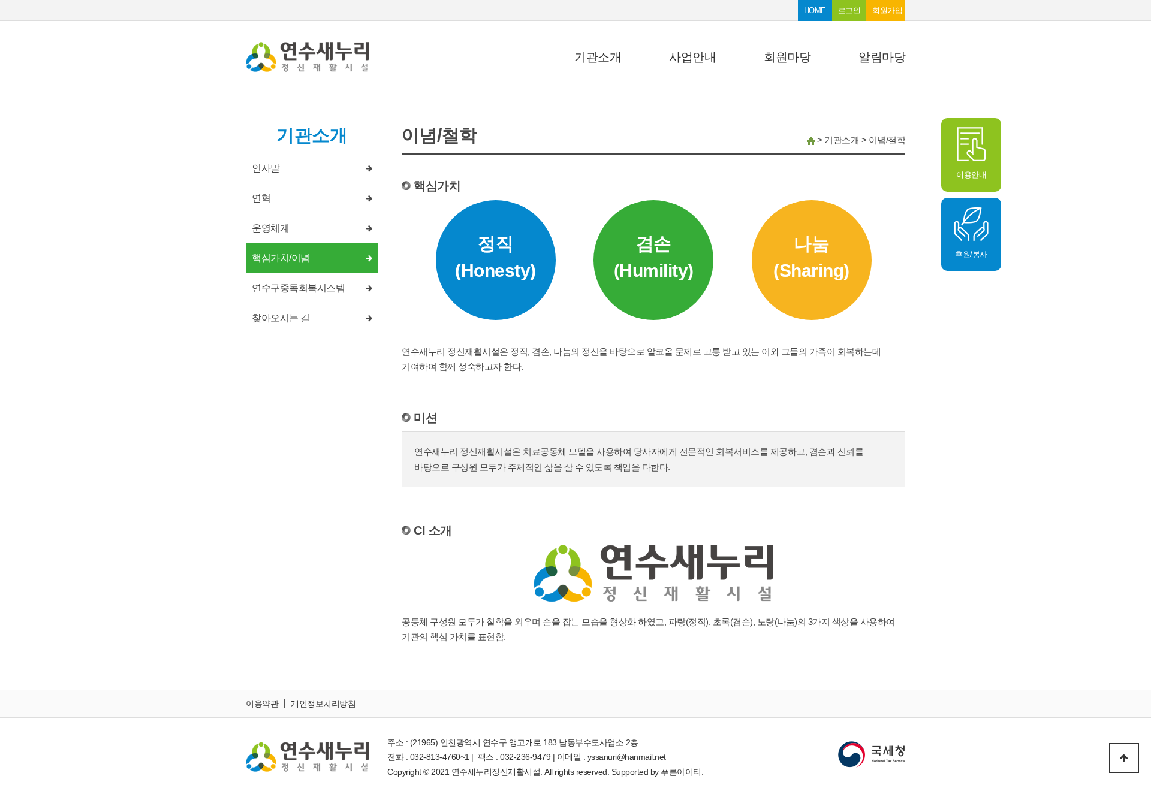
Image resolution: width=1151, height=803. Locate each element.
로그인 (849, 10)
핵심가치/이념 (281, 258)
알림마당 (881, 57)
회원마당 (787, 57)
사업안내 (692, 57)
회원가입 (887, 10)
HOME (815, 10)
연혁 (261, 198)
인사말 (266, 168)
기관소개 (597, 57)
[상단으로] (1124, 758)
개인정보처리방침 (323, 703)
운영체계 (270, 228)
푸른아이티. (682, 772)
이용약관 (262, 703)
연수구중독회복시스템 (298, 288)
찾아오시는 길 (281, 318)
